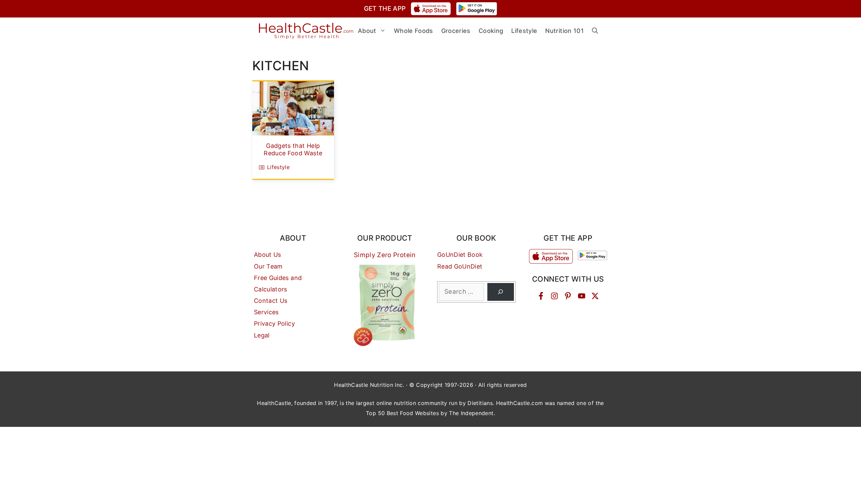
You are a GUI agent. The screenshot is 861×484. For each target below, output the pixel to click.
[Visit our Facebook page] (541, 296)
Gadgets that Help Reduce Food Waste (293, 149)
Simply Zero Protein (385, 255)
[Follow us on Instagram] (554, 296)
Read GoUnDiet (460, 266)
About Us (267, 254)
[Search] (500, 292)
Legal (262, 335)
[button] (595, 31)
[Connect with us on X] (595, 296)
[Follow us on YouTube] (582, 296)
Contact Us (271, 300)
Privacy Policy (274, 323)
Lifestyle (278, 167)
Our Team (268, 266)
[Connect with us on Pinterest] (568, 296)
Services (266, 312)
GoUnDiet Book (460, 254)
